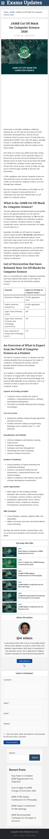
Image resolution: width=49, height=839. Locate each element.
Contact (22, 835)
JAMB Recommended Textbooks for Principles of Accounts (31, 597)
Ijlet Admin (31, 35)
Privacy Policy (30, 835)
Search (12, 753)
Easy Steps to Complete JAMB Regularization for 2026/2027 (22, 778)
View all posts (24, 661)
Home (6, 12)
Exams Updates (24, 2)
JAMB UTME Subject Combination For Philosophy (30, 574)
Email (6, 713)
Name (7, 703)
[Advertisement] (24, 102)
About (15, 835)
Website (7, 724)
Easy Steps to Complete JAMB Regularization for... (30, 552)
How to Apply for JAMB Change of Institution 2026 (31, 563)
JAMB (12, 12)
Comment (7, 680)
